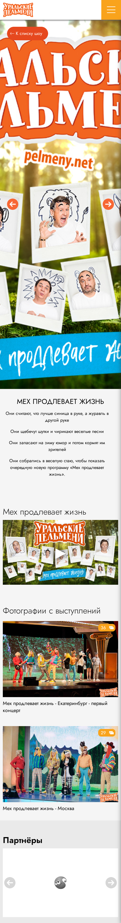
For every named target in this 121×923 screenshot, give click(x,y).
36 (103, 627)
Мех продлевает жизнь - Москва (38, 808)
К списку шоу (29, 33)
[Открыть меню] (111, 10)
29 (103, 732)
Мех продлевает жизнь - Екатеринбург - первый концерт (55, 707)
